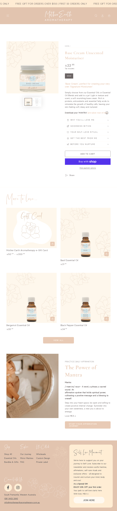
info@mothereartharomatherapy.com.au (22, 502)
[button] (95, 16)
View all (58, 340)
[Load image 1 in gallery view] (28, 102)
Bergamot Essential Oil (18, 325)
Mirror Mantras (26, 458)
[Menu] (8, 16)
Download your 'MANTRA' (76, 113)
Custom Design (43, 458)
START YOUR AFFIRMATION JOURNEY (83, 425)
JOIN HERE (89, 500)
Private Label (42, 462)
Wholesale (41, 454)
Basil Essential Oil (69, 260)
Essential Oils (10, 458)
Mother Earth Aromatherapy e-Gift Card (27, 250)
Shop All (8, 454)
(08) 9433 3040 (11, 498)
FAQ (22, 462)
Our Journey (25, 454)
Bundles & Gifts (11, 462)
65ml (70, 77)
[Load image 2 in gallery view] (37, 102)
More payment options (88, 168)
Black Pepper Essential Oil (73, 325)
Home (67, 46)
